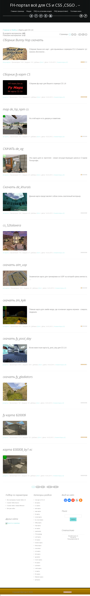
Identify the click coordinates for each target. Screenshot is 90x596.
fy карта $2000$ (14, 415)
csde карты (38, 568)
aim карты (6, 288)
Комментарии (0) (62, 62)
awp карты (38, 511)
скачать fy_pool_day (17, 338)
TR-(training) (38, 534)
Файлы (14, 30)
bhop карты (6, 62)
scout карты (38, 517)
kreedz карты (38, 542)
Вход (85, 16)
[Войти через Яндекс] (73, 500)
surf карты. (38, 537)
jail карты (37, 579)
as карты (37, 528)
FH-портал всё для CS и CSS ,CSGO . (43, 5)
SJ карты (37, 539)
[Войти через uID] (65, 500)
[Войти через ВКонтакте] (69, 500)
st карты (37, 571)
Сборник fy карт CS (16, 74)
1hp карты (38, 525)
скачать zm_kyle (14, 300)
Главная (6, 30)
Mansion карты (39, 577)
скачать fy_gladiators (18, 377)
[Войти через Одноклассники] (80, 500)
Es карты (37, 574)
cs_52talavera (12, 225)
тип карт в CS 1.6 (40, 500)
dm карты (37, 554)
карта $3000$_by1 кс (17, 449)
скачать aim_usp (15, 265)
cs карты (37, 505)
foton (41, 62)
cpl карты (37, 565)
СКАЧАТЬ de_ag (13, 149)
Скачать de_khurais (17, 187)
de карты (6, 137)
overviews (38, 548)
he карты (37, 562)
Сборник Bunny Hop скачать (23, 40)
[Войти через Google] (77, 500)
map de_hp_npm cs (16, 109)
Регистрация (81, 16)
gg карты (37, 557)
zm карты (6, 326)
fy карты (5, 97)
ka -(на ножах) (39, 520)
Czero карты (38, 559)
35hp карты (38, 522)
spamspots (38, 531)
